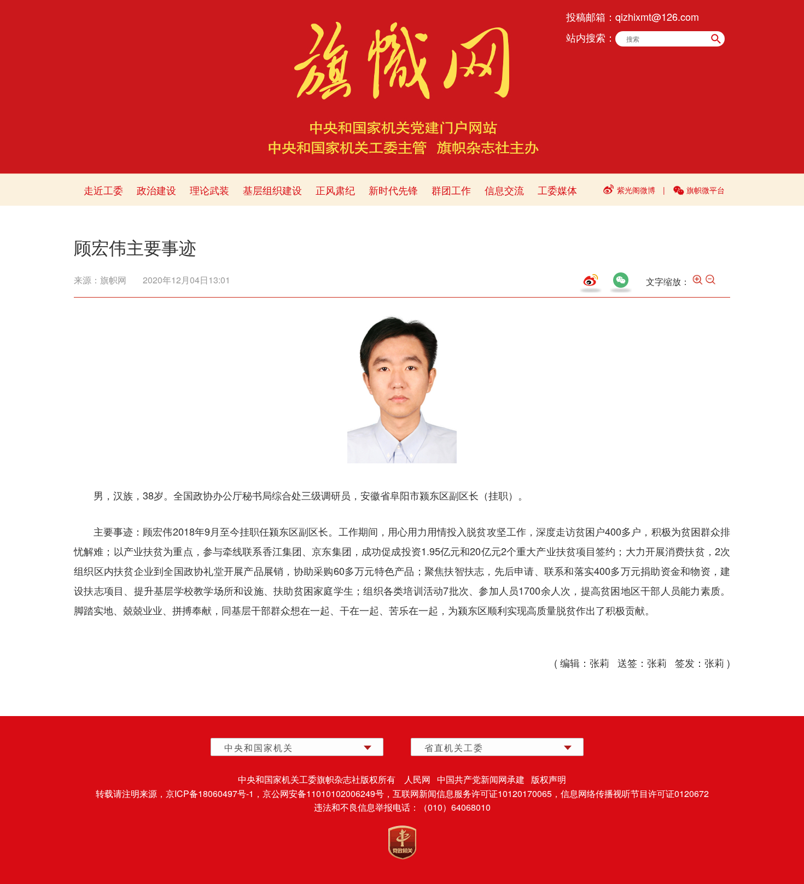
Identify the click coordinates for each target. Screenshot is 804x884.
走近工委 (103, 190)
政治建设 (156, 190)
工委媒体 (557, 190)
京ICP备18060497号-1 (210, 793)
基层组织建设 (272, 190)
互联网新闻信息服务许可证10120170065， (477, 793)
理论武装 (209, 190)
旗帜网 (113, 280)
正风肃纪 (335, 190)
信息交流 (504, 190)
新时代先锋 (393, 190)
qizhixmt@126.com (657, 16)
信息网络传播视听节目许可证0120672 (635, 793)
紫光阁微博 (636, 189)
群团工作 (451, 190)
